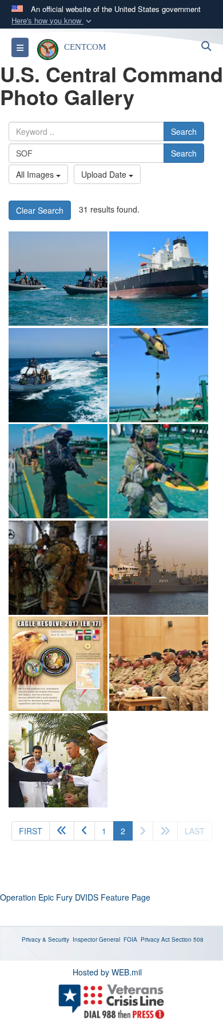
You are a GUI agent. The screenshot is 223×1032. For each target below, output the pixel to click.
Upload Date (105, 174)
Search (184, 131)
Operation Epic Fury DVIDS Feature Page (75, 897)
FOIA (130, 939)
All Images (36, 174)
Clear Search (39, 210)
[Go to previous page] (84, 831)
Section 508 (188, 939)
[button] (52, 21)
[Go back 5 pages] (61, 831)
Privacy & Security (45, 939)
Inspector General (96, 939)
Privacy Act (155, 939)
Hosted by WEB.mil (107, 972)
